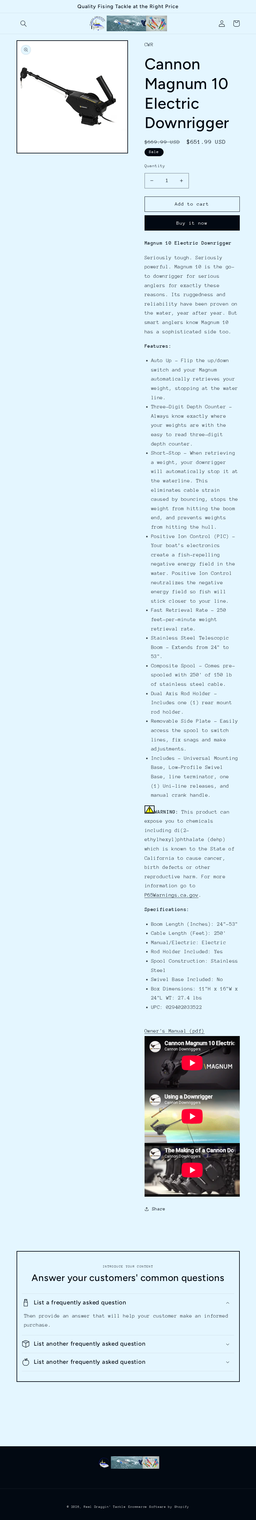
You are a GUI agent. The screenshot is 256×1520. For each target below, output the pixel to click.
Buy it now (192, 223)
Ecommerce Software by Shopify (158, 1507)
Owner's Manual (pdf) (175, 1031)
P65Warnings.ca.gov (172, 895)
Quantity (155, 165)
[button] (24, 23)
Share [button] (158, 1208)
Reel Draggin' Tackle (105, 1507)
